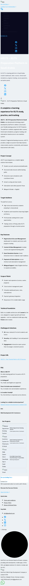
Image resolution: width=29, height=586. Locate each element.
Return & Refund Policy (10, 505)
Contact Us (7, 25)
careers (6, 28)
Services (6, 23)
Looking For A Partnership (8, 6)
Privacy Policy (7, 502)
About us (6, 16)
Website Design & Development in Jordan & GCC (14, 404)
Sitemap (4, 529)
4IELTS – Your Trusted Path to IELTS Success (13, 359)
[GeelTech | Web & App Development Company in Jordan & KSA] (2, 2)
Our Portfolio (4, 4)
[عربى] (2, 9)
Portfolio (6, 18)
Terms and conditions (10, 500)
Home (5, 13)
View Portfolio (5, 492)
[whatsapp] (3, 584)
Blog (5, 20)
